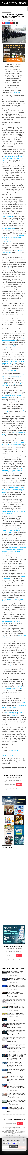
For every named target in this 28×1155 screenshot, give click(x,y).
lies (20, 760)
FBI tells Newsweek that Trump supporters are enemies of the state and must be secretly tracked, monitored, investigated (16, 1048)
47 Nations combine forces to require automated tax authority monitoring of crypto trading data (16, 1095)
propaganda (13, 762)
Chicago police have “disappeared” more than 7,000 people (13, 688)
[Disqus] (14, 867)
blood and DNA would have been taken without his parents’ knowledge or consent (13, 376)
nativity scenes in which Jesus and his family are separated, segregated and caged (13, 158)
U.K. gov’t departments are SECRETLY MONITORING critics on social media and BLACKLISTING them (16, 1008)
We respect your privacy (19, 1131)
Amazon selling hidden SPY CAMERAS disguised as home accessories (16, 1001)
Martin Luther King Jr (8, 242)
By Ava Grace (15, 1043)
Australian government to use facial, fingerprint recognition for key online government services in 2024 (16, 987)
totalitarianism (6, 763)
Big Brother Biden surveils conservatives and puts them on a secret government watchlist (15, 1026)
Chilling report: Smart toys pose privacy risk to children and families (15, 1014)
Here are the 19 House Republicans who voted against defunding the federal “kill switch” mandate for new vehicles (16, 1087)
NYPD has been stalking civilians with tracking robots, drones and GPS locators (16, 1071)
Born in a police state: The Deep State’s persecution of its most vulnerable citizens (15, 973)
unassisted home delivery (11, 370)
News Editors (11, 20)
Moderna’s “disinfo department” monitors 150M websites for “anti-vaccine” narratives (15, 1040)
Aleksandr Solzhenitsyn (8, 228)
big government (15, 758)
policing (8, 762)
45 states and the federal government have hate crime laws (14, 637)
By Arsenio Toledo (15, 1097)
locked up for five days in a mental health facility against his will (13, 621)
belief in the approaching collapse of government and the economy (14, 511)
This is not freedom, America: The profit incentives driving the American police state (16, 1033)
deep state (16, 760)
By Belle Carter (15, 1016)
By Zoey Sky (15, 982)
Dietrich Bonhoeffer (7, 216)
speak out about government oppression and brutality (13, 237)
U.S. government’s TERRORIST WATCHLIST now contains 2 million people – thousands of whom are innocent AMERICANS (15, 994)
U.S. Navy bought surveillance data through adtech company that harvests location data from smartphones (16, 980)
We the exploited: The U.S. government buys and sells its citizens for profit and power (16, 1102)
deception (9, 760)
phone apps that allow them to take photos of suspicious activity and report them (13, 530)
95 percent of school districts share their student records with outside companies (13, 470)
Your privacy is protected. (8, 788)
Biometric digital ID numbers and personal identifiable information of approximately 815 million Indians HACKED (15, 1109)
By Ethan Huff (15, 1090)
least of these (8, 268)
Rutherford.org (16, 92)
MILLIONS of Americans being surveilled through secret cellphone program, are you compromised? (16, 1064)
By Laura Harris (15, 1010)
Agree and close (13, 1146)
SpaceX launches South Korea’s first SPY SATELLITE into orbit (16, 1019)
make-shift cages (13, 401)
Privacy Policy (11, 1143)
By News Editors (16, 975)
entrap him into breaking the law (14, 565)
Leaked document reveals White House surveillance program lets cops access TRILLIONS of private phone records (16, 1078)
